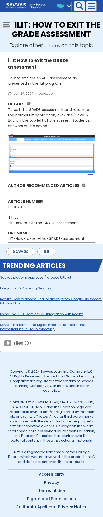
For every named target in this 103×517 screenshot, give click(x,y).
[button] (79, 6)
